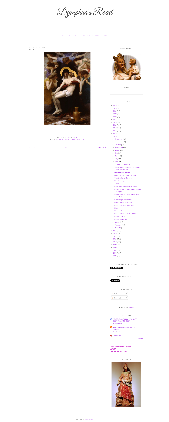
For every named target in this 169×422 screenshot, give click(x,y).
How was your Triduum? (123, 200)
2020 (115, 122)
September (119, 147)
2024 (115, 111)
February (118, 225)
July (116, 153)
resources (74, 36)
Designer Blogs (88, 419)
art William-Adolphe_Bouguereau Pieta (70, 139)
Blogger (131, 307)
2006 (115, 253)
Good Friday (118, 211)
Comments (117, 298)
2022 (115, 117)
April (117, 161)
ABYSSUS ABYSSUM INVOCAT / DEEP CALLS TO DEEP (125, 320)
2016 (115, 133)
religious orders (92, 36)
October (118, 145)
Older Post (102, 148)
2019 (115, 125)
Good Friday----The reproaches (125, 214)
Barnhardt (116, 332)
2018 (115, 128)
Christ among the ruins (122, 181)
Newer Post (33, 148)
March (117, 222)
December (119, 139)
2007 (115, 250)
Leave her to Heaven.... (123, 172)
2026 (115, 105)
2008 (115, 247)
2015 (115, 136)
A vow (116, 183)
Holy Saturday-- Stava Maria (124, 205)
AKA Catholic (117, 323)
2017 (115, 131)
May (116, 159)
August (117, 150)
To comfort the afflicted (122, 164)
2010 (115, 242)
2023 (115, 114)
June (117, 156)
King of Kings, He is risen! (123, 202)
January (118, 228)
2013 (115, 233)
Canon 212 (117, 336)
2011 (115, 239)
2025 (115, 108)
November (119, 142)
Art (106, 36)
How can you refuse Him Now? (125, 186)
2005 (115, 256)
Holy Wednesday (120, 219)
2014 (115, 230)
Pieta (116, 208)
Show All (140, 338)
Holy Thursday (119, 216)
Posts (115, 294)
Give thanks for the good (123, 178)
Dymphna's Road (84, 12)
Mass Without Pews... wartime (125, 175)
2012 (115, 236)
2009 (115, 244)
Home (63, 36)
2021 (115, 119)
